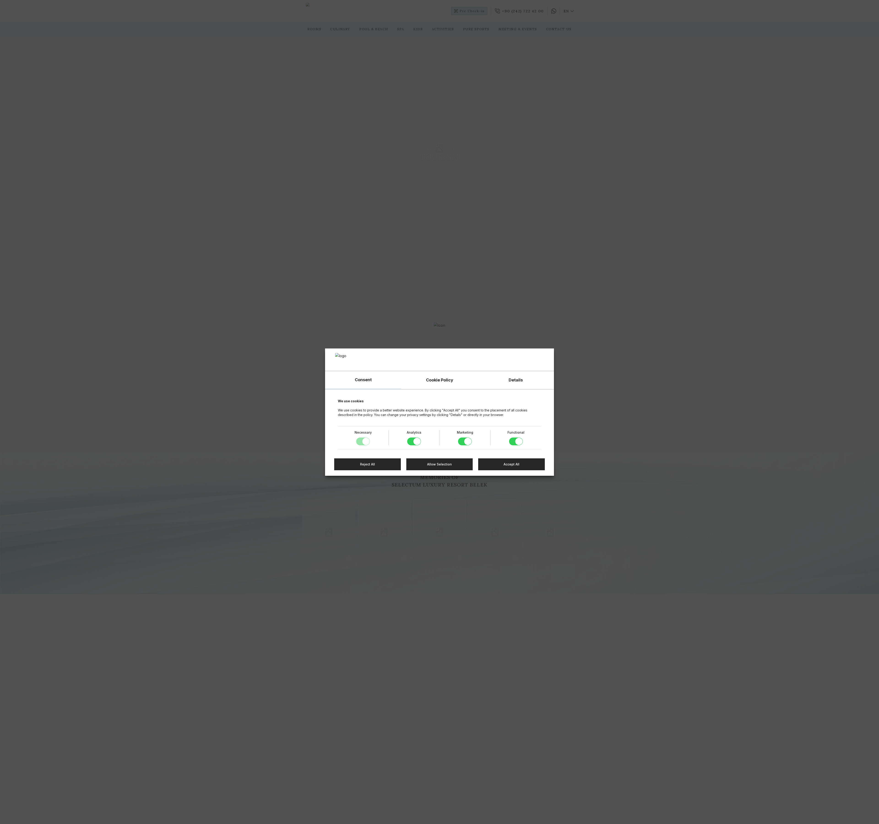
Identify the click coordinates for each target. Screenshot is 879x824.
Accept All (511, 464)
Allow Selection (439, 464)
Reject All (367, 464)
